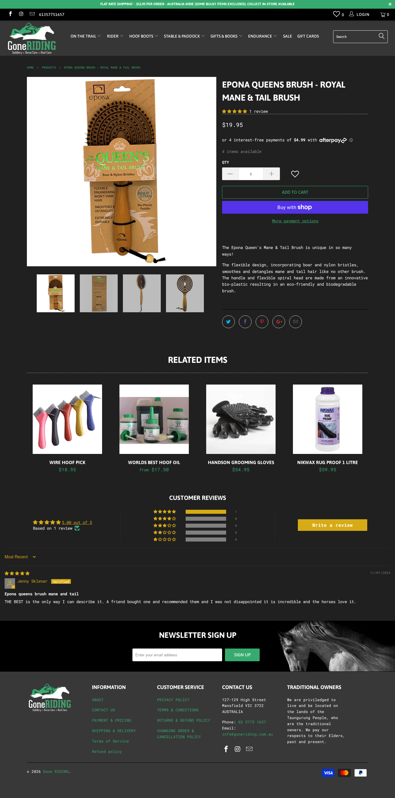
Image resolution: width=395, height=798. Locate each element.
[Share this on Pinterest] (262, 321)
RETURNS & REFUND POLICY (183, 720)
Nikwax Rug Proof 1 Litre (327, 419)
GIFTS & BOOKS (224, 36)
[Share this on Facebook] (245, 321)
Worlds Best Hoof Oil (154, 419)
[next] (206, 171)
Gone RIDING (56, 771)
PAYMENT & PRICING (111, 720)
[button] (234, 111)
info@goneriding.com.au (247, 734)
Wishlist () (336, 15)
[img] (17, 573)
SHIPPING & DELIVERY (114, 730)
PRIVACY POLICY (173, 699)
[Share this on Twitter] (228, 321)
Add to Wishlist (295, 174)
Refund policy (107, 751)
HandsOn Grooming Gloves (240, 419)
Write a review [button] (332, 525)
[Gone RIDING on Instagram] (21, 14)
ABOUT (98, 699)
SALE (287, 36)
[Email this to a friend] (295, 321)
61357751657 (51, 14)
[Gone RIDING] (34, 38)
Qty (225, 162)
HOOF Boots (141, 36)
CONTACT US (103, 709)
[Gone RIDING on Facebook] (10, 14)
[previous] (37, 171)
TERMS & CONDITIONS (178, 709)
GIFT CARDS (308, 36)
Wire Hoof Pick (67, 419)
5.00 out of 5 (77, 522)
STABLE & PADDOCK (182, 36)
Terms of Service (110, 741)
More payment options (295, 220)
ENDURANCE (260, 36)
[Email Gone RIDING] (32, 14)
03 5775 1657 (252, 722)
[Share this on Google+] (278, 321)
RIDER (113, 36)
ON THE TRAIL (84, 36)
